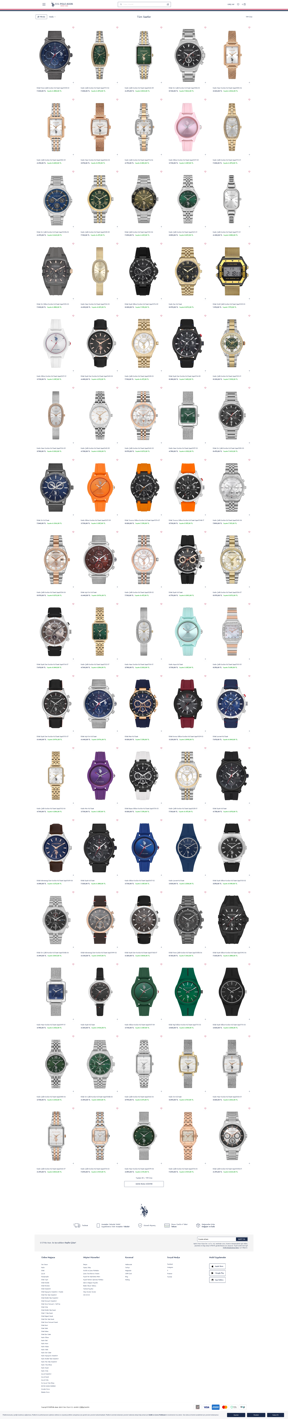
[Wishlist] (238, 4)
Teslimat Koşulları (88, 1289)
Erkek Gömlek (45, 1283)
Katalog (127, 1280)
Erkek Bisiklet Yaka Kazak (48, 1310)
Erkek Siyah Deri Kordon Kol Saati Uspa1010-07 (52, 736)
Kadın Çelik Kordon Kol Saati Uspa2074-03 (183, 1169)
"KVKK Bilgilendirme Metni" (231, 1248)
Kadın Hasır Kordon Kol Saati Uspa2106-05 (51, 448)
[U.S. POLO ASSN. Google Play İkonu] (228, 1273)
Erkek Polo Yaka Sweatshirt (49, 1295)
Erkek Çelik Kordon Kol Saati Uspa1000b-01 (227, 1169)
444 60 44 (86, 1295)
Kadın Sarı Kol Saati (175, 304)
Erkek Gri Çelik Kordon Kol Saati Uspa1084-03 (184, 88)
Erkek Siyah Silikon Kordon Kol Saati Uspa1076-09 (141, 304)
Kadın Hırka (44, 1371)
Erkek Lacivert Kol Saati (220, 736)
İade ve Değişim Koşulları (90, 1283)
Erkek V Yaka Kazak (47, 1313)
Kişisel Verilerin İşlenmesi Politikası (93, 1280)
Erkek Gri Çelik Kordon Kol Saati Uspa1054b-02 (97, 1097)
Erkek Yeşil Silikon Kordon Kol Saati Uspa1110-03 (185, 1025)
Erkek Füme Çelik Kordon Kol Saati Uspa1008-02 (53, 88)
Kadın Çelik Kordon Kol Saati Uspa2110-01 (227, 160)
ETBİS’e (82, 1407)
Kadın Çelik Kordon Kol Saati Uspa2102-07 (95, 664)
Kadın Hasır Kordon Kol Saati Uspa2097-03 (183, 448)
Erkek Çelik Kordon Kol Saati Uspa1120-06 (139, 232)
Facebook (170, 1264)
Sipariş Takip (87, 1268)
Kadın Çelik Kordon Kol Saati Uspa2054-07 (227, 592)
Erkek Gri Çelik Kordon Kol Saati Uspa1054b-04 (53, 953)
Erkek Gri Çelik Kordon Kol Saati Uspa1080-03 (228, 448)
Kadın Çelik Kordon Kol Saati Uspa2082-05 (51, 160)
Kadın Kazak (45, 1368)
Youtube (169, 1276)
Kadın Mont (44, 1344)
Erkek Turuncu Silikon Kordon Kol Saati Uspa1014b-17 (186, 520)
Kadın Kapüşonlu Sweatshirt (49, 1356)
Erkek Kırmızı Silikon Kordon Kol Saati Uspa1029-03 (186, 736)
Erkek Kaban (45, 1331)
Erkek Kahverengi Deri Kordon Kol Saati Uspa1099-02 (99, 953)
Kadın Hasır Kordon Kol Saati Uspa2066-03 (95, 160)
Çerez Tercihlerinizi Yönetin (91, 1274)
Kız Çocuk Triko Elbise (47, 1383)
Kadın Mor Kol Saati (87, 808)
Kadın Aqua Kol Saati (176, 664)
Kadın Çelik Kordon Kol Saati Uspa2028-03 (139, 376)
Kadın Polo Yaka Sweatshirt (49, 1362)
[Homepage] (62, 4)
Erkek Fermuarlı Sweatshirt (49, 1301)
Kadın (43, 1268)
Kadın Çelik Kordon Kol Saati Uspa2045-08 (95, 448)
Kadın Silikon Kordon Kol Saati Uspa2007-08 (140, 1025)
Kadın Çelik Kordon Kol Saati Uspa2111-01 (227, 232)
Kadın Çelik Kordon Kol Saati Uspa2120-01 (227, 376)
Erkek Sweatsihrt (46, 1289)
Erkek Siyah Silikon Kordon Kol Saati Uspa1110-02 (229, 1025)
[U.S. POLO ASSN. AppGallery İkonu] (228, 1280)
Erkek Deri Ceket (46, 1334)
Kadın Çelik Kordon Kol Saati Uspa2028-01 (183, 808)
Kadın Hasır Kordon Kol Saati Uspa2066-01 (227, 1097)
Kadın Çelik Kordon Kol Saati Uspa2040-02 (139, 448)
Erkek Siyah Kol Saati (175, 592)
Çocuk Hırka (44, 1380)
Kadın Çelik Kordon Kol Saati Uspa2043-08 (139, 88)
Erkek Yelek (44, 1328)
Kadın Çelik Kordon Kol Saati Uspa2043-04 (139, 1097)
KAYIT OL (241, 1239)
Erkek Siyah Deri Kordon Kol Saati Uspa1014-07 (52, 664)
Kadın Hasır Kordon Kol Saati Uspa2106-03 (95, 304)
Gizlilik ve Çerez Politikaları (91, 1271)
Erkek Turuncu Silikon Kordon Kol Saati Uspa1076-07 (142, 520)
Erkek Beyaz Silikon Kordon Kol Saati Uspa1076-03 (142, 808)
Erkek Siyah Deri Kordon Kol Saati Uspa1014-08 (184, 376)
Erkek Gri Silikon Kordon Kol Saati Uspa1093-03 (53, 304)
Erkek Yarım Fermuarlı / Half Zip (50, 1304)
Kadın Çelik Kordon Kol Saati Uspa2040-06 (227, 520)
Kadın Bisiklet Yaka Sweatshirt (49, 1359)
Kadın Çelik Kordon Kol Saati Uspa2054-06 (51, 592)
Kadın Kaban (45, 1347)
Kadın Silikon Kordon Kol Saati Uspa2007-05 (184, 160)
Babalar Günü (45, 1392)
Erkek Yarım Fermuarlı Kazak (49, 1322)
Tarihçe (127, 1268)
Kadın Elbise (45, 1337)
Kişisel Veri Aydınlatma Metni (91, 1277)
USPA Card (128, 1274)
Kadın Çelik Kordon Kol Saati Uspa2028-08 (95, 232)
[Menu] (43, 4)
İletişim (85, 1265)
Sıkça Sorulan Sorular (89, 1292)
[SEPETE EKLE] (73, 82)
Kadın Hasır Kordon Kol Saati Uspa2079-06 (139, 1169)
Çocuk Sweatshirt (46, 1374)
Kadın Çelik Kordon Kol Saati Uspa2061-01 (183, 232)
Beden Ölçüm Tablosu (89, 1286)
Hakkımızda (128, 1265)
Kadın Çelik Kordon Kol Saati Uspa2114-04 (139, 160)
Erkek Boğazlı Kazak (47, 1316)
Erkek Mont (44, 1325)
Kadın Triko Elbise (46, 1365)
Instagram (170, 1267)
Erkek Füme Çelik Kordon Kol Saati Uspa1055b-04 (185, 953)
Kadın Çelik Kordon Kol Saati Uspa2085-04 (51, 1097)
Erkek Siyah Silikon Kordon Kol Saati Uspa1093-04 (229, 953)
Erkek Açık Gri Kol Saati (88, 592)
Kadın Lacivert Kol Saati (176, 880)
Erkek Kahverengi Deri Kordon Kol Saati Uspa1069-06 (55, 880)
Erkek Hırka (44, 1307)
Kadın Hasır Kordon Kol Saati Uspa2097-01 (51, 1025)
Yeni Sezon (44, 1265)
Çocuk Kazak (45, 1377)
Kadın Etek (44, 1341)
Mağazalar (128, 1271)
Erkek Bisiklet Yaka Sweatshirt (49, 1298)
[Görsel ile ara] (168, 4)
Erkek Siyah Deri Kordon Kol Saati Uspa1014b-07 (141, 953)
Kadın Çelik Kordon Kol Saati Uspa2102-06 (51, 808)
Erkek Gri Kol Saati (43, 520)
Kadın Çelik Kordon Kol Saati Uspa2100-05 (227, 664)
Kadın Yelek (44, 1350)
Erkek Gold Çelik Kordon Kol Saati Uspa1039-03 (229, 304)
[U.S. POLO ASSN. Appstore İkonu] (228, 1266)
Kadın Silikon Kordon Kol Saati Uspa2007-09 (96, 520)
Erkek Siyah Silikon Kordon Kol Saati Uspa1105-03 (229, 880)
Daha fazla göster (144, 1184)
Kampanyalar (45, 1277)
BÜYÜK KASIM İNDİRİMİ (48, 1386)
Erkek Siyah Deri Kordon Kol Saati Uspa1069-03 (97, 376)
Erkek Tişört (44, 1280)
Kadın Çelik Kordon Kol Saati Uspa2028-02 (139, 592)
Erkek (42, 1271)
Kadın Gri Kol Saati (175, 1097)
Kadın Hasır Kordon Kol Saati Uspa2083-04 (227, 88)
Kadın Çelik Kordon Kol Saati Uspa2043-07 (51, 1169)
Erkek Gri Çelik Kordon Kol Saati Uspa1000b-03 (53, 232)
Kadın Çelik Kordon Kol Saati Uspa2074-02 (95, 1169)
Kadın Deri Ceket (46, 1353)
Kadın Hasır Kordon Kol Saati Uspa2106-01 (139, 664)
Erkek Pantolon (45, 1286)
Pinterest (169, 1273)
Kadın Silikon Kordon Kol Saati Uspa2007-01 (51, 376)
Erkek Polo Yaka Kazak (47, 1319)
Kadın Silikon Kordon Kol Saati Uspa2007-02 (140, 880)
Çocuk (43, 1274)
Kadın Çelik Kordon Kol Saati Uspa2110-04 (95, 88)
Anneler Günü (45, 1389)
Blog (126, 1277)
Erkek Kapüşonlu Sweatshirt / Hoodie (52, 1292)
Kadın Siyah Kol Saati (88, 1025)
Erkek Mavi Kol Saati (131, 736)
